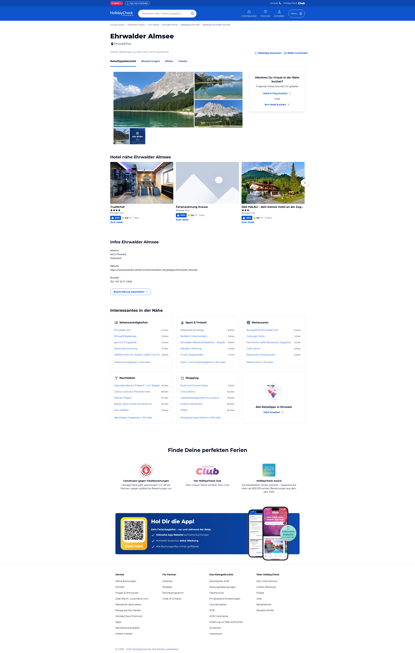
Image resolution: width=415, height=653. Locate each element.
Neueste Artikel (265, 610)
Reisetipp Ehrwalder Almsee (216, 25)
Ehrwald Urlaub (170, 25)
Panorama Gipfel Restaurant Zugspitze (269, 342)
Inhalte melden (123, 633)
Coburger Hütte (256, 336)
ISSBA (183, 410)
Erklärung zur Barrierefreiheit (226, 622)
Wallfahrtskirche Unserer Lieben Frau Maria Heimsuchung (137, 354)
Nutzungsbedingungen (222, 587)
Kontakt (274, 3)
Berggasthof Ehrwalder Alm (263, 330)
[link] (249, 14)
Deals (115, 3)
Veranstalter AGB (219, 581)
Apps (118, 622)
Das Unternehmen (266, 581)
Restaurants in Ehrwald (260, 362)
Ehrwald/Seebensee (125, 336)
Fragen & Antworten (126, 592)
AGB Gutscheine (218, 616)
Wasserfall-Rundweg (192, 330)
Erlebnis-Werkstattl (191, 404)
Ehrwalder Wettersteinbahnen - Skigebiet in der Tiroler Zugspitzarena (203, 342)
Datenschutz (216, 592)
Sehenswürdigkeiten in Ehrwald (132, 362)
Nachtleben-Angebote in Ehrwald (133, 417)
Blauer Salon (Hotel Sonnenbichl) (133, 404)
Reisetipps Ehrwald (190, 25)
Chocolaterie (187, 391)
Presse (260, 592)
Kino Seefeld (121, 410)
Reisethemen (263, 604)
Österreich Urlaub (136, 25)
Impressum (215, 633)
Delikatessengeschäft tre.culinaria (199, 397)
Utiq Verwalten (217, 604)
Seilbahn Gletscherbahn (193, 336)
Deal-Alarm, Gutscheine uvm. (132, 598)
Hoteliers (167, 581)
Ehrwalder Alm (122, 330)
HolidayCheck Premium (128, 616)
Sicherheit (215, 627)
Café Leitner (253, 348)
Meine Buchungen (125, 581)
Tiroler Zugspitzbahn (192, 354)
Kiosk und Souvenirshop (194, 385)
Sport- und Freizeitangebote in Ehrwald (202, 362)
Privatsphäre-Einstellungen (224, 598)
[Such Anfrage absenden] (192, 14)
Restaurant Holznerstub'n (261, 354)
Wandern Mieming (191, 348)
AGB (212, 610)
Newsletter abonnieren (128, 604)
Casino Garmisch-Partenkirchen (132, 391)
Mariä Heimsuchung (125, 348)
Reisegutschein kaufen (128, 610)
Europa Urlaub (117, 25)
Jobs (259, 598)
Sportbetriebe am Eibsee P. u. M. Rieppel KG (137, 385)
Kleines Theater (123, 397)
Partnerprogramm (173, 592)
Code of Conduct (172, 598)
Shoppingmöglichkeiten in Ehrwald (200, 417)
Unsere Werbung (266, 587)
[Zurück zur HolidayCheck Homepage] (121, 13)
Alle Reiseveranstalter (127, 627)
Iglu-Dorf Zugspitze (125, 342)
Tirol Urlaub (153, 25)
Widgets (167, 587)
